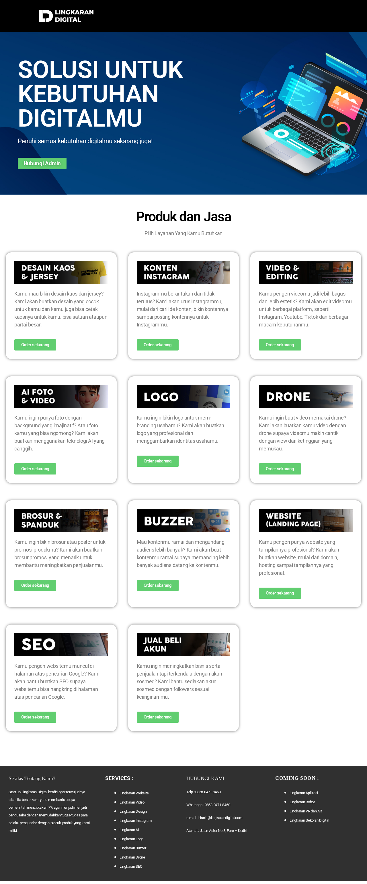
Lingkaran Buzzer (133, 848)
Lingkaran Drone (132, 857)
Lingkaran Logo (131, 839)
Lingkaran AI (129, 830)
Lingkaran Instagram (136, 820)
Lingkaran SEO (131, 866)
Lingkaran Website (134, 793)
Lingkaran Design (133, 811)
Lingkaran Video (132, 802)
